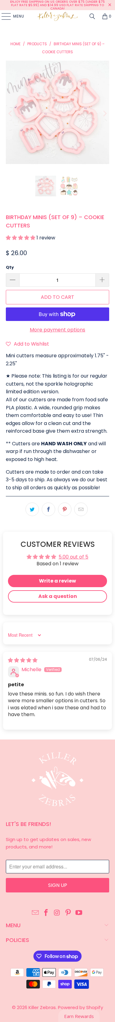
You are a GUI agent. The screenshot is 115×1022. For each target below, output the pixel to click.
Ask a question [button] (57, 596)
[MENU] (3, 16)
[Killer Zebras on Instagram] (57, 913)
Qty (10, 267)
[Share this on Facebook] (48, 509)
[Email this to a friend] (81, 509)
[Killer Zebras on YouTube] (79, 913)
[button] (21, 237)
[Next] (104, 113)
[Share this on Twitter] (32, 509)
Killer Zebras (42, 1007)
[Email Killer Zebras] (35, 913)
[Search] (92, 16)
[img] (22, 660)
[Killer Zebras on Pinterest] (68, 913)
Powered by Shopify (80, 1007)
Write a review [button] (57, 580)
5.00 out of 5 (73, 556)
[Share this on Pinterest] (64, 509)
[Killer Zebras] (57, 16)
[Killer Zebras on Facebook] (46, 913)
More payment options (57, 329)
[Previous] (10, 113)
